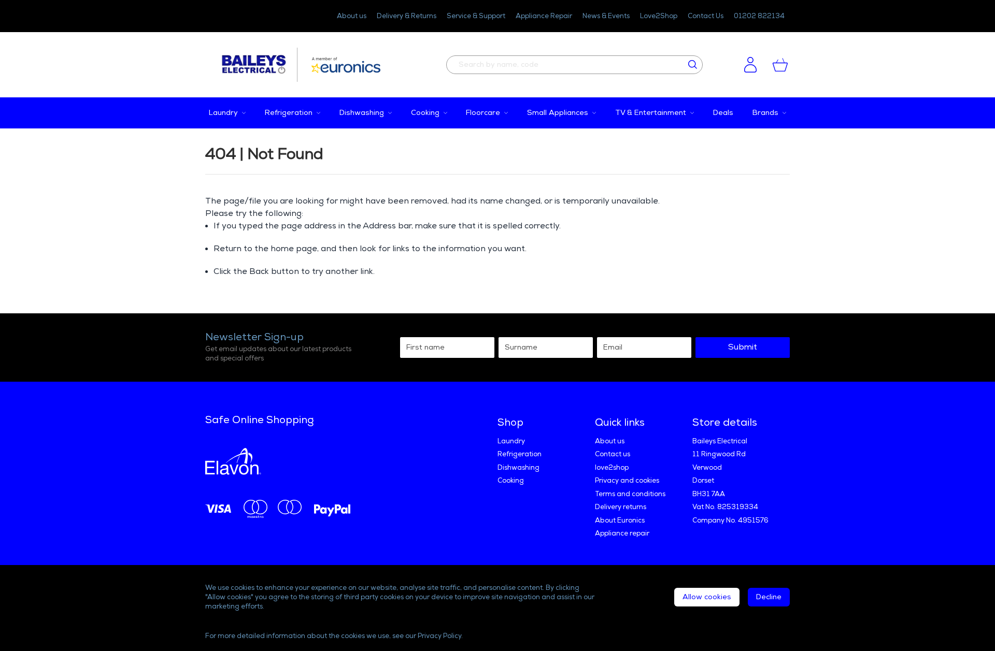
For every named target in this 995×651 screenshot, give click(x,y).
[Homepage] (258, 65)
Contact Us (705, 16)
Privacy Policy (439, 636)
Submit (742, 347)
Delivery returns (620, 507)
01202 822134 (759, 16)
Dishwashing (518, 468)
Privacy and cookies (627, 480)
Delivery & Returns (406, 16)
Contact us (612, 454)
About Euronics (620, 520)
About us (351, 16)
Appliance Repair (544, 16)
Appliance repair (622, 533)
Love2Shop (658, 16)
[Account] (750, 65)
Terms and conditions (630, 494)
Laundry (511, 441)
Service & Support (476, 16)
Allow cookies (707, 596)
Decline (768, 596)
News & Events (606, 16)
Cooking (510, 480)
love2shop (612, 468)
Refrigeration (519, 454)
